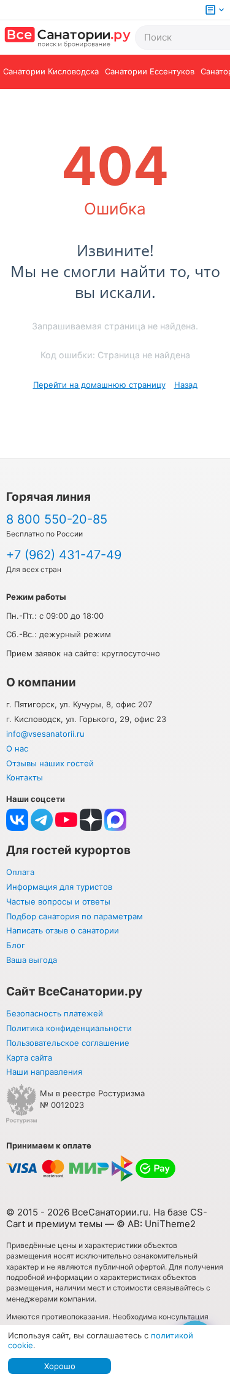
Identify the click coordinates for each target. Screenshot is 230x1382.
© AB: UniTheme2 (156, 1224)
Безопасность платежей (54, 1013)
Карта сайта (29, 1057)
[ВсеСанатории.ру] (67, 37)
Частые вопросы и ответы (58, 901)
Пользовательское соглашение (67, 1043)
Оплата (20, 872)
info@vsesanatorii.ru (45, 734)
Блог (15, 945)
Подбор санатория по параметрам (74, 916)
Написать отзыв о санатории (62, 930)
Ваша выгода (31, 960)
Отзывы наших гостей (50, 763)
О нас (17, 748)
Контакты (24, 777)
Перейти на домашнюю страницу (99, 385)
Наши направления (44, 1072)
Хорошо (59, 1366)
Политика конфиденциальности (69, 1028)
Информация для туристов (59, 887)
